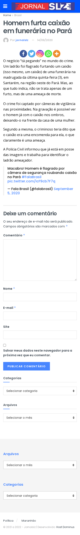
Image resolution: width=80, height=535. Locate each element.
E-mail (9, 308)
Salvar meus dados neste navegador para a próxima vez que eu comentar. (37, 352)
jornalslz (22, 40)
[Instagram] (40, 53)
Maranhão (29, 521)
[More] (56, 53)
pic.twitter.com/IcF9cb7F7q (31, 181)
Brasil (18, 15)
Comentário (14, 235)
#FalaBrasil (31, 177)
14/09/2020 (45, 40)
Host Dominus (65, 527)
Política (8, 521)
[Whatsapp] (48, 53)
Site (6, 327)
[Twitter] (31, 53)
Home (7, 15)
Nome (9, 289)
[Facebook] (23, 53)
